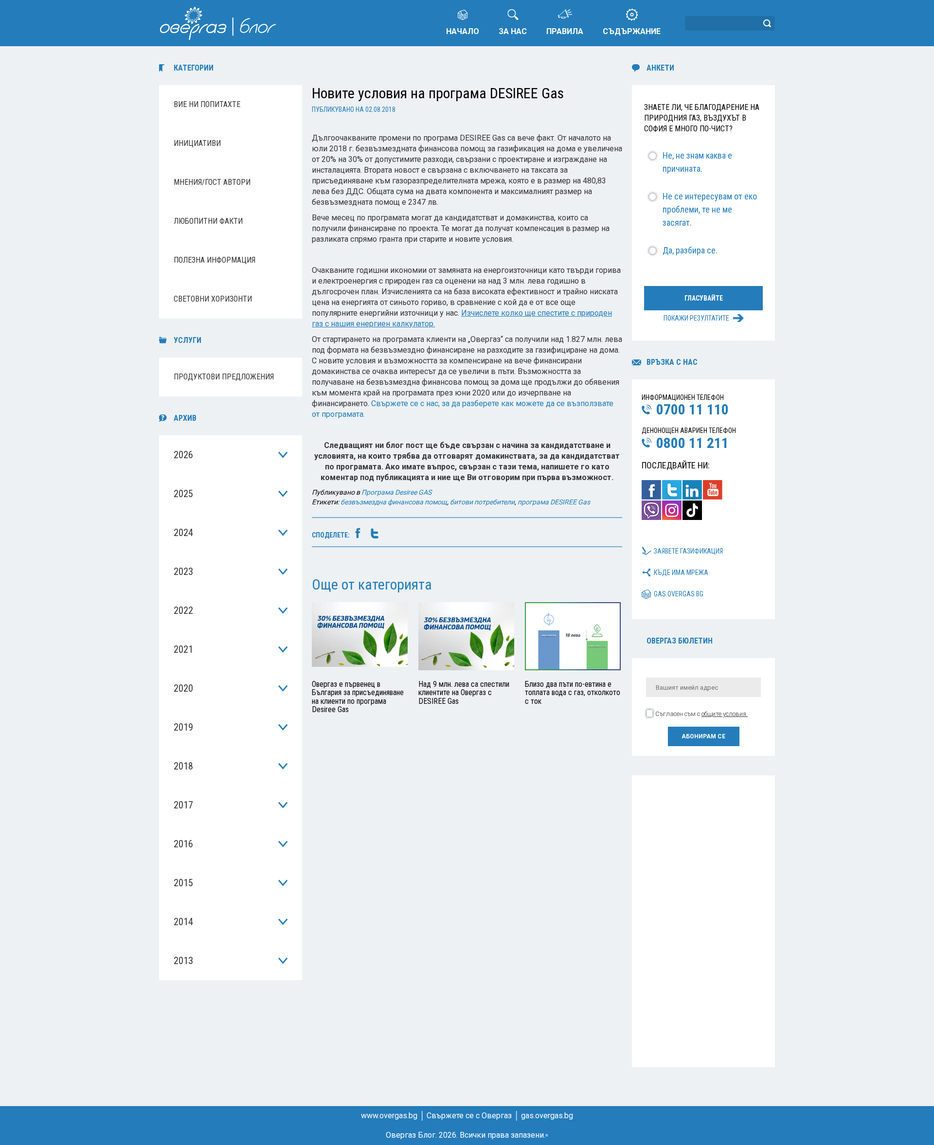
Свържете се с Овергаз (469, 1115)
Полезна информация (214, 260)
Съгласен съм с (701, 713)
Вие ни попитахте (207, 104)
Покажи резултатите (696, 318)
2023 (183, 571)
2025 (183, 494)
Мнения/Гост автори (212, 182)
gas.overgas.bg (678, 594)
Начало (462, 31)
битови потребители (482, 502)
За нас (513, 31)
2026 (183, 455)
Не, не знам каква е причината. (697, 162)
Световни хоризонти (213, 299)
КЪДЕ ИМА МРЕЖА (681, 572)
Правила (564, 31)
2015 (183, 883)
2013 (183, 960)
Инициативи (197, 143)
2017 (183, 805)
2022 (183, 610)
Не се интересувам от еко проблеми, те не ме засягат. (710, 209)
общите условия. (724, 713)
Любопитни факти (208, 221)
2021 (183, 649)
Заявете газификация (688, 551)
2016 (183, 844)
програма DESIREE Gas (554, 502)
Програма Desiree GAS (396, 492)
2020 (183, 688)
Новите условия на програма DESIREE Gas (438, 93)
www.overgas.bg (389, 1115)
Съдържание (632, 31)
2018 (183, 766)
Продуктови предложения (224, 376)
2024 (183, 532)
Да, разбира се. (690, 250)
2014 (183, 922)
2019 (183, 727)
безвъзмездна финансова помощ (394, 502)
